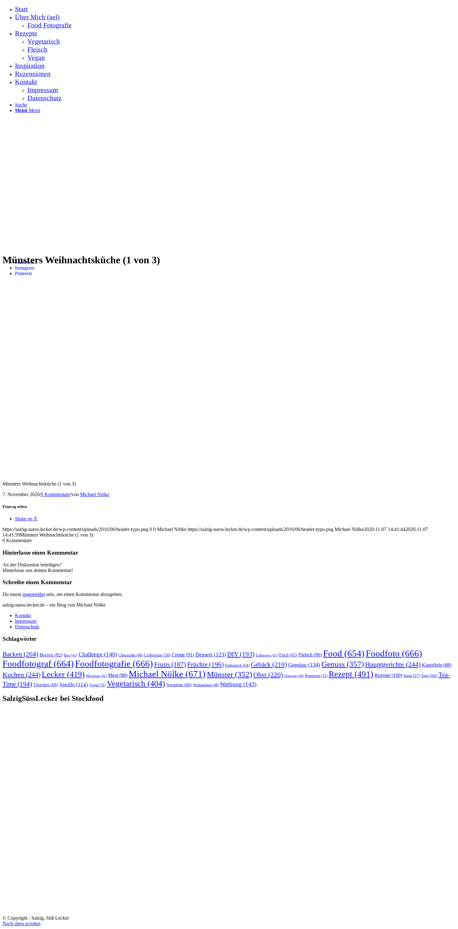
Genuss (343, 664)
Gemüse (304, 665)
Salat (411, 675)
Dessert (210, 654)
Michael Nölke (94, 494)
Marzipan (96, 676)
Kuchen (21, 674)
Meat (117, 675)
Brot (70, 655)
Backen (20, 654)
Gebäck (269, 664)
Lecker (63, 674)
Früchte (205, 664)
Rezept (351, 674)
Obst (268, 674)
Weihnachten (206, 685)
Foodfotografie (114, 664)
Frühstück (237, 665)
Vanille (73, 684)
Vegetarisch (136, 683)
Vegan (97, 685)
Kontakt (23, 615)
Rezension (316, 675)
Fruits (170, 664)
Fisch (288, 655)
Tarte (429, 675)
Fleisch (310, 655)
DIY (241, 654)
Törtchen (45, 684)
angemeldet (33, 594)
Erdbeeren (267, 655)
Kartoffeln (436, 665)
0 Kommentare (55, 494)
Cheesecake (130, 655)
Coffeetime (157, 655)
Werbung (238, 684)
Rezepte (388, 675)
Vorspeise (179, 685)
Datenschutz (27, 626)
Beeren (51, 654)
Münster (229, 674)
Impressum (25, 621)
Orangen (294, 676)
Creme (183, 654)
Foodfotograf (38, 664)
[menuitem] (235, 9)
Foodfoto (394, 653)
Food (344, 653)
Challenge (98, 654)
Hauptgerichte (393, 664)
